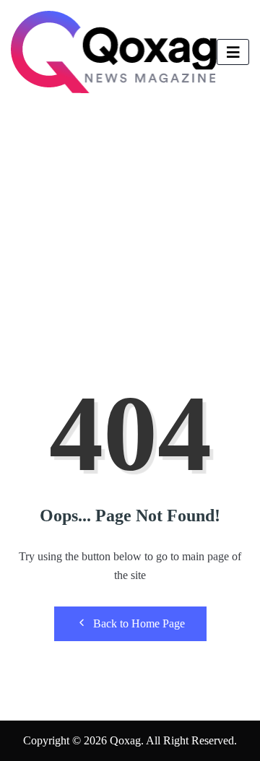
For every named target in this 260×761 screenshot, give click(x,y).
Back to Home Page (139, 623)
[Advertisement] (130, 242)
